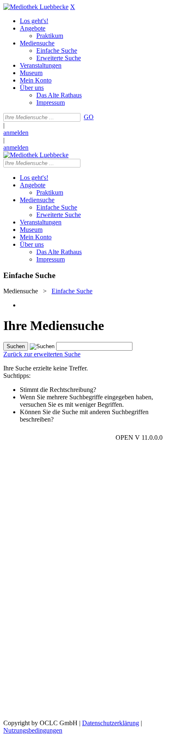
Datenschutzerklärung (110, 722)
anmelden (15, 132)
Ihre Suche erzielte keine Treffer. (45, 368)
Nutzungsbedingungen (32, 730)
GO (89, 116)
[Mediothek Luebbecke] (35, 6)
